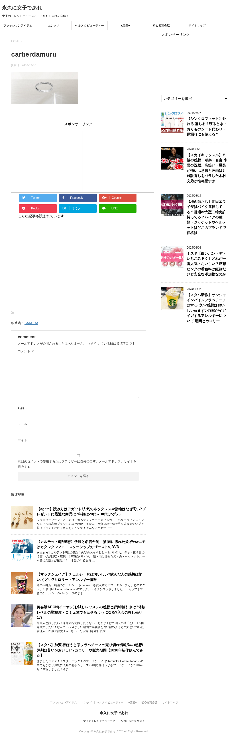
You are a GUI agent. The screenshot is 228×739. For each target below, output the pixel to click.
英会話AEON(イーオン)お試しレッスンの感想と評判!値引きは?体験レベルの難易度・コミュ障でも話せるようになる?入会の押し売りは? (91, 612)
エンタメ (53, 25)
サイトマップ (197, 25)
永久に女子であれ (22, 7)
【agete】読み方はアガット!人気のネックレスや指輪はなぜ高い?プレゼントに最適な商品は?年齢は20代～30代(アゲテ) (91, 511)
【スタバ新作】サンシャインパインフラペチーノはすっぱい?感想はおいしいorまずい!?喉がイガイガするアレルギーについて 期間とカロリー (206, 308)
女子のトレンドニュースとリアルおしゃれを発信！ (114, 721)
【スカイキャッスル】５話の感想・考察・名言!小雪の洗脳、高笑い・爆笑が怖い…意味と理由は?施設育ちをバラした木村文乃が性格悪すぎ (207, 168)
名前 (23, 408)
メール (24, 424)
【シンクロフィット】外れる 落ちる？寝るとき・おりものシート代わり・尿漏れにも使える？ (207, 126)
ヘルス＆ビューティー (89, 25)
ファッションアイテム (17, 25)
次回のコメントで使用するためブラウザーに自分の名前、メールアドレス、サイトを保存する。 (77, 464)
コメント (26, 351)
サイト (22, 440)
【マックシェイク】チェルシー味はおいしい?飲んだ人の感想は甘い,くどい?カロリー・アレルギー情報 (89, 576)
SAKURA (31, 323)
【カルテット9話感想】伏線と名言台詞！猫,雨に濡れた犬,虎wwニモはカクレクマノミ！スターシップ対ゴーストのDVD (91, 544)
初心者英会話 (161, 25)
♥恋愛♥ (125, 25)
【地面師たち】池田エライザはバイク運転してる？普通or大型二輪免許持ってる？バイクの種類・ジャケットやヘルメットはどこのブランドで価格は (206, 217)
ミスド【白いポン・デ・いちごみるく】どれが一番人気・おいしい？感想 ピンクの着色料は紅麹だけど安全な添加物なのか (206, 264)
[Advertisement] (47, 161)
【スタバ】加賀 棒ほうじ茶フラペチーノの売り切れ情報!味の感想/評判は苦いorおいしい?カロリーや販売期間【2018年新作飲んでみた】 (90, 650)
